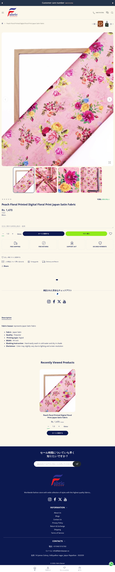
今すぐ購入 (86, 234)
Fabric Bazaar (60, 563)
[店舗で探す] (112, 13)
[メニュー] (3, 13)
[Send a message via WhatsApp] (111, 564)
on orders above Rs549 (73, 3)
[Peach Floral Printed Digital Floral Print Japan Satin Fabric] (57, 390)
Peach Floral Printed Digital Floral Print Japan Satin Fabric (57, 416)
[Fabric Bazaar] (12, 13)
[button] (2, 3)
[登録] (77, 464)
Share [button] (6, 266)
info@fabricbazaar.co (61, 551)
